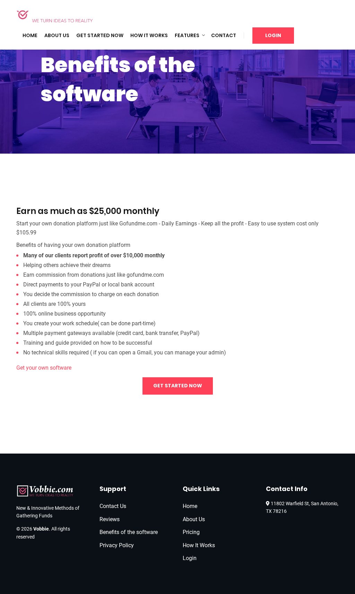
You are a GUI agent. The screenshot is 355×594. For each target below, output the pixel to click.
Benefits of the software (128, 532)
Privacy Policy (116, 545)
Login (273, 35)
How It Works (149, 35)
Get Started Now (99, 35)
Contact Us (112, 506)
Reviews (109, 519)
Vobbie (41, 529)
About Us (56, 35)
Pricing (191, 532)
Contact (223, 35)
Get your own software (43, 367)
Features (187, 35)
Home (30, 35)
